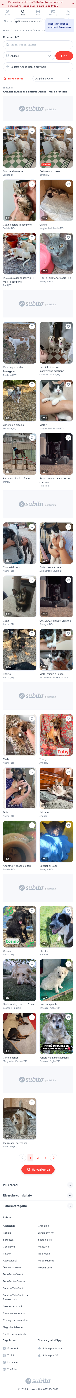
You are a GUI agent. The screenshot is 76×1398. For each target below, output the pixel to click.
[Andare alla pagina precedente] (22, 1157)
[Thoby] (56, 739)
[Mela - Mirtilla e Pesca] (56, 654)
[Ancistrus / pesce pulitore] (20, 846)
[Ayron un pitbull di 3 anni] (20, 460)
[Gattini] (56, 204)
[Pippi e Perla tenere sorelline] (56, 260)
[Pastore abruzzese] (20, 151)
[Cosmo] (20, 931)
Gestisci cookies (12, 1267)
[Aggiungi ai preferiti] (32, 131)
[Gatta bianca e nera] (56, 547)
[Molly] (20, 739)
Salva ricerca (15, 78)
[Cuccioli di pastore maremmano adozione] (56, 349)
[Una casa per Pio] (56, 984)
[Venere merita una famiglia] (56, 1038)
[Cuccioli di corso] (20, 547)
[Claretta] (56, 931)
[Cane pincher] (20, 1038)
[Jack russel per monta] (20, 1123)
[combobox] (40, 45)
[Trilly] (20, 792)
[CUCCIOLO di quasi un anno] (56, 600)
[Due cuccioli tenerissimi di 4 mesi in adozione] (20, 260)
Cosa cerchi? (11, 37)
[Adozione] (56, 792)
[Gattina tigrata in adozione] (20, 204)
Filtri (64, 56)
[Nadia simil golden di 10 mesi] (20, 984)
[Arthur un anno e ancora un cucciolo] (56, 460)
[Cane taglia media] (20, 349)
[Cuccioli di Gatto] (56, 846)
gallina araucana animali (28, 21)
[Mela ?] (56, 405)
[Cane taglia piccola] (20, 405)
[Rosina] (20, 654)
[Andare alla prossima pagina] (53, 1157)
